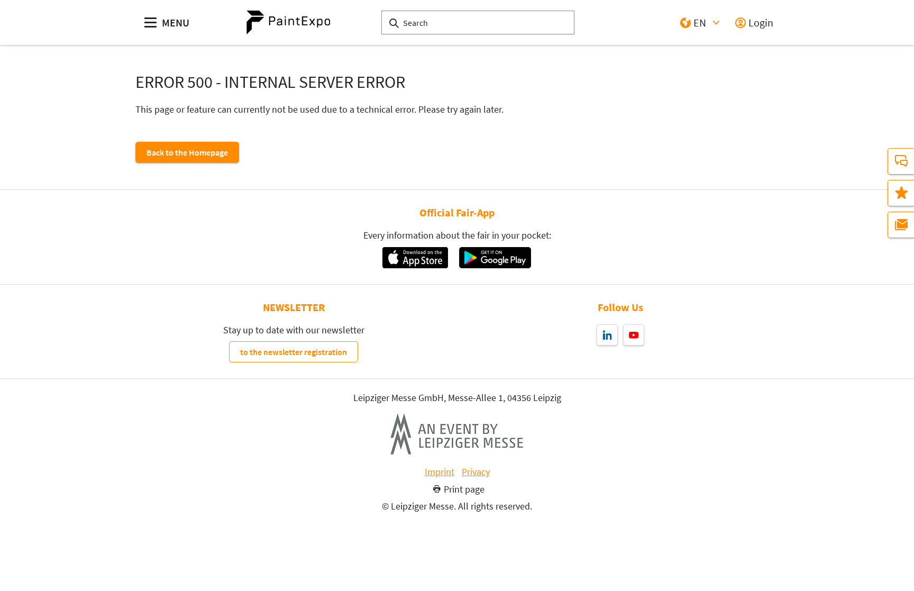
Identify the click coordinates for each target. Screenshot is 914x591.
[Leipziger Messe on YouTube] (633, 334)
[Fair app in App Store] (414, 257)
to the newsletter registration (293, 352)
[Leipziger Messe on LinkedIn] (607, 334)
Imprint (439, 472)
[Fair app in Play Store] (495, 257)
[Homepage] (288, 22)
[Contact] (901, 161)
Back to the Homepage (187, 152)
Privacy (476, 472)
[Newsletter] (901, 225)
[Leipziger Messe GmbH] (457, 434)
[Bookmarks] (901, 193)
